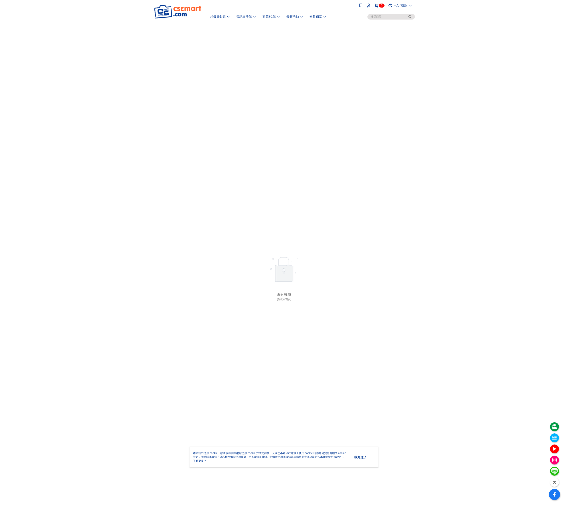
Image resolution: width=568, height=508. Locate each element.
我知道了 (360, 457)
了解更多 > (199, 460)
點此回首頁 (284, 299)
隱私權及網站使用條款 (233, 456)
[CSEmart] (177, 11)
